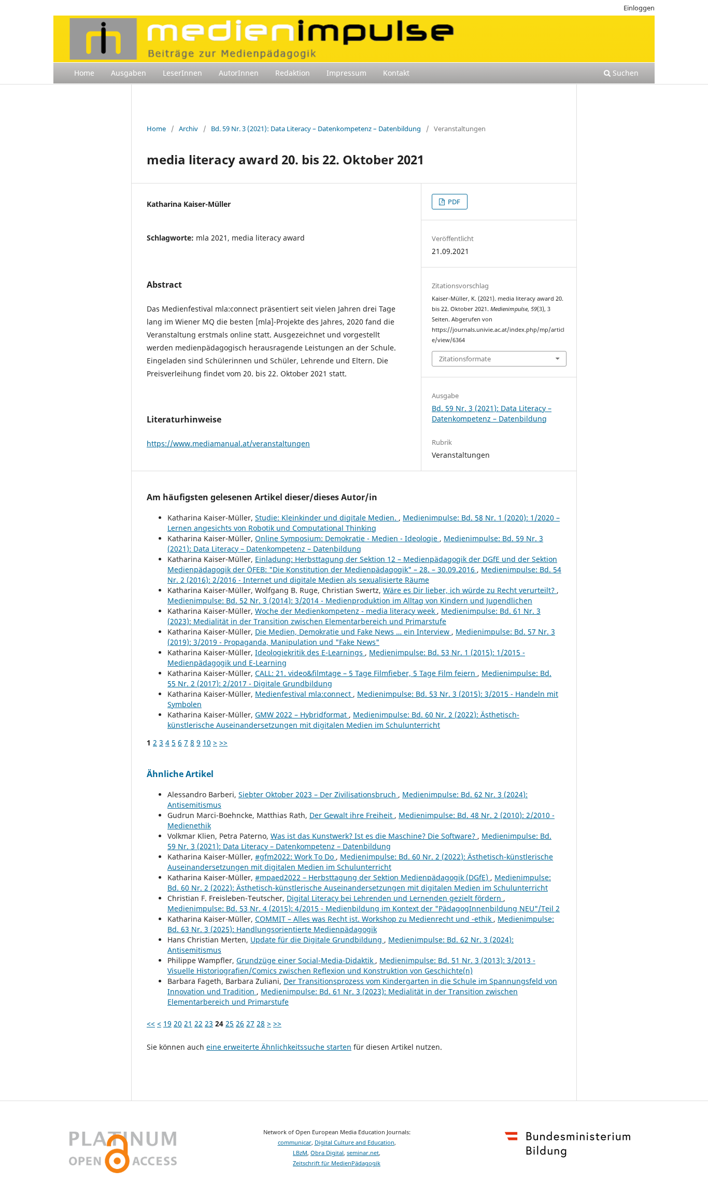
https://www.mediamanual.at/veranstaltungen (228, 443)
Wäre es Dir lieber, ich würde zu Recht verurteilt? (470, 590)
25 (229, 1023)
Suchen (625, 73)
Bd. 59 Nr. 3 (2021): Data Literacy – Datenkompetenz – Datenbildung (316, 128)
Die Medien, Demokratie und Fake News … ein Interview (353, 632)
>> (223, 743)
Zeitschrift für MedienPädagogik (336, 1163)
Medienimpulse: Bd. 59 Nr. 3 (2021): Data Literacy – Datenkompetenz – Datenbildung (355, 543)
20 (178, 1023)
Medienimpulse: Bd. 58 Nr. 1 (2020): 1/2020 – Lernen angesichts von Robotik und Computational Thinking (363, 523)
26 (240, 1023)
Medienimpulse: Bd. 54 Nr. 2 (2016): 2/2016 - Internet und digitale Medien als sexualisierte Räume (364, 575)
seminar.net (363, 1153)
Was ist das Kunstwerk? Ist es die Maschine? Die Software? (374, 836)
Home (84, 73)
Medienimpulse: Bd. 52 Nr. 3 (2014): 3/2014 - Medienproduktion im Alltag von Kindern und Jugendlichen (349, 600)
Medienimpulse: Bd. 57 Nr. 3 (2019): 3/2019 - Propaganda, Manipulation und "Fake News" (361, 637)
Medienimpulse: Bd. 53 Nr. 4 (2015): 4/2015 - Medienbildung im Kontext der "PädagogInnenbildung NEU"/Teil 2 (363, 908)
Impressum (346, 73)
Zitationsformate (465, 358)
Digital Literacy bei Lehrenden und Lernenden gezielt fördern (395, 898)
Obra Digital (327, 1153)
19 (167, 1023)
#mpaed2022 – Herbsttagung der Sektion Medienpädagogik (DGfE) (372, 877)
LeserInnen (182, 73)
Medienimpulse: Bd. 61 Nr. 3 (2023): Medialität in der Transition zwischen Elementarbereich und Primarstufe (354, 616)
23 (209, 1023)
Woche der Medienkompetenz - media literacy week (346, 611)
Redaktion (292, 73)
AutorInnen (239, 73)
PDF (453, 201)
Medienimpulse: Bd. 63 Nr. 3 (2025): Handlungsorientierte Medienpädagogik (360, 924)
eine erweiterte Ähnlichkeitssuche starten (278, 1047)
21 (188, 1023)
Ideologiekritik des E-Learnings (310, 652)
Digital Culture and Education (354, 1142)
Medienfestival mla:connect (304, 694)
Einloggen (639, 7)
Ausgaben (128, 73)
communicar (294, 1142)
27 (250, 1023)
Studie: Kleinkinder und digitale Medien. (327, 518)
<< (151, 1023)
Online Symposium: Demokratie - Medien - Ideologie (347, 538)
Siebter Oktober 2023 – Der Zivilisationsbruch (318, 794)
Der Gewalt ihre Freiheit (351, 815)
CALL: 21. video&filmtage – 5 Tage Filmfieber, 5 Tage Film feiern (366, 673)
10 (207, 743)
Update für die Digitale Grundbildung (317, 940)
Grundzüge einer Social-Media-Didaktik (305, 960)
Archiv (188, 128)
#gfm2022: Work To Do (295, 857)
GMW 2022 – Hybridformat (302, 715)
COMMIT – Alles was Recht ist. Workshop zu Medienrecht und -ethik (374, 919)
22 (198, 1023)
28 (261, 1023)
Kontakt (396, 73)
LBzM (300, 1153)
